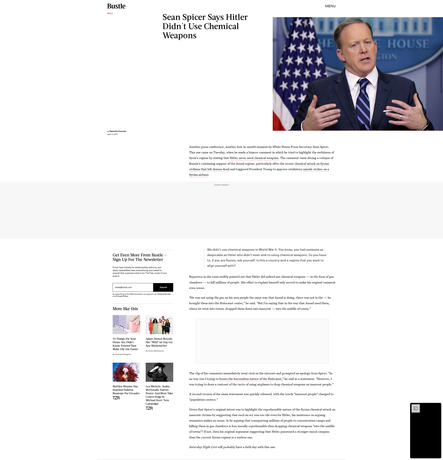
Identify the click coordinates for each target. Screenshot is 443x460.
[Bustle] (116, 6)
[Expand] (414, 406)
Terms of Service (164, 294)
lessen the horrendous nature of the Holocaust (250, 379)
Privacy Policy (122, 296)
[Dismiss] (437, 406)
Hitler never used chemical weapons (254, 158)
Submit (163, 287)
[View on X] (262, 341)
